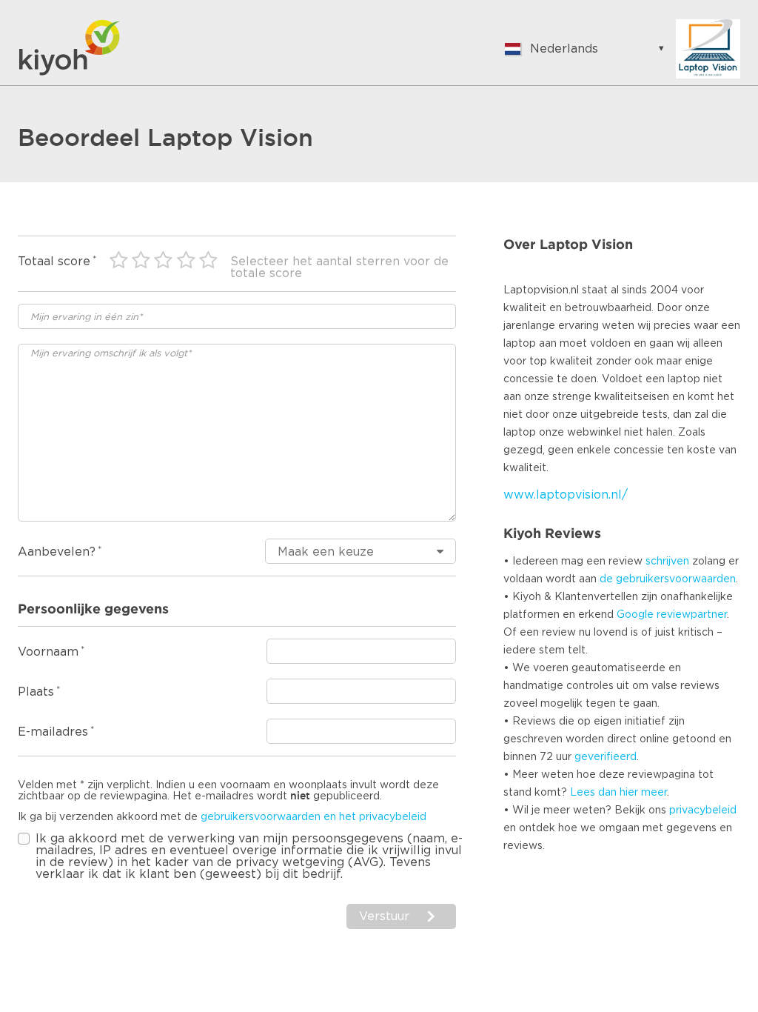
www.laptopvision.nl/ (565, 495)
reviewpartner (692, 615)
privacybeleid (703, 810)
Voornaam (48, 652)
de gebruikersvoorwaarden (668, 579)
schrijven (667, 561)
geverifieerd (605, 757)
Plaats (36, 692)
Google (635, 615)
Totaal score (54, 261)
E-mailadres (53, 732)
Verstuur (384, 916)
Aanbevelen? (56, 552)
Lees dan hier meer (618, 793)
